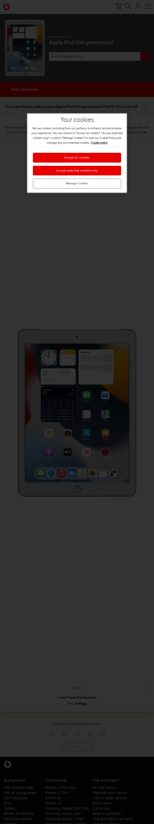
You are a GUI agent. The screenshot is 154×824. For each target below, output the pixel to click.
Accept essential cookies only (76, 170)
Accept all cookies (77, 158)
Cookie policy (99, 143)
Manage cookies (77, 183)
